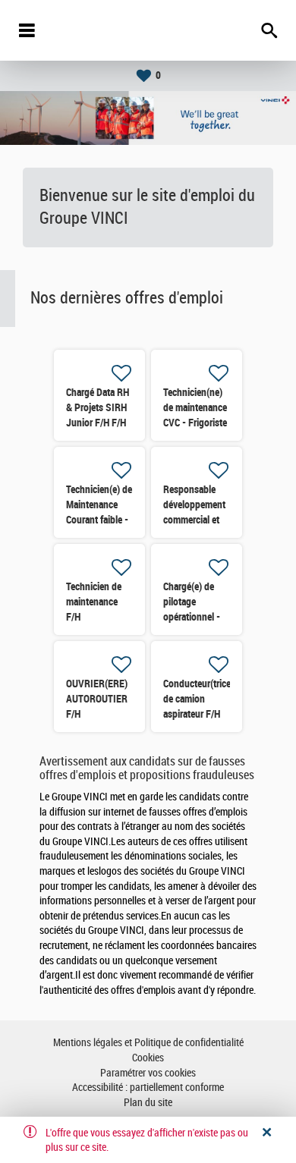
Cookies (148, 1057)
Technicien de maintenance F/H (93, 601)
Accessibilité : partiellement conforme (148, 1087)
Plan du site (148, 1102)
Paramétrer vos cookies (148, 1073)
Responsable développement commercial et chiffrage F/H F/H (194, 519)
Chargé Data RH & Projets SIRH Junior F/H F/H (97, 407)
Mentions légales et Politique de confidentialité (148, 1042)
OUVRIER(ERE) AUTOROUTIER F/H (97, 698)
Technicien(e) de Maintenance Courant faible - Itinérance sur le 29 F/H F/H (99, 519)
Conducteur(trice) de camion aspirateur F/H (198, 698)
